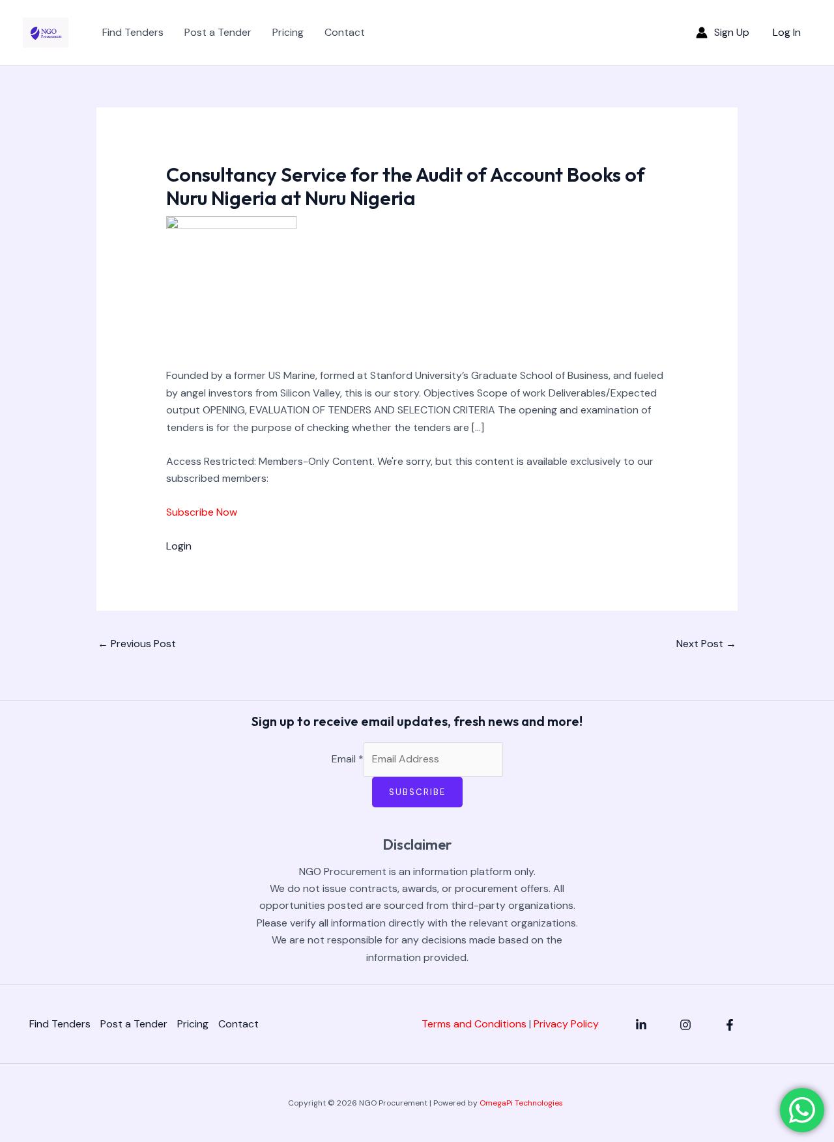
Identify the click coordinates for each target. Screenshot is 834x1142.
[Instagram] (685, 1025)
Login (179, 546)
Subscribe (417, 792)
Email (348, 759)
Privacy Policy (566, 1024)
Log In (787, 32)
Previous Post (137, 643)
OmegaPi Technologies (521, 1103)
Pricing (288, 32)
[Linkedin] (641, 1025)
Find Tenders (133, 32)
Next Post (706, 643)
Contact (344, 32)
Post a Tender (218, 32)
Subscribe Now (201, 512)
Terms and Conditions (474, 1024)
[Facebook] (730, 1025)
